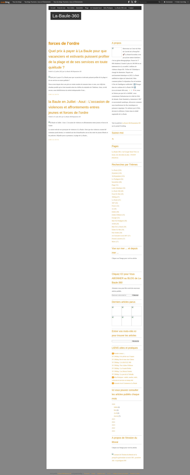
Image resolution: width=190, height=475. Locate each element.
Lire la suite (53, 94)
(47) (115, 197)
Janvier (116, 416)
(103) (118, 176)
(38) (115, 212)
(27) (121, 236)
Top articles (86, 473)
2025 (113, 419)
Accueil (52, 8)
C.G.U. (109, 473)
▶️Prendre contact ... (118, 353)
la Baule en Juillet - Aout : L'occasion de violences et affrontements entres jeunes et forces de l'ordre (78, 107)
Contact (131, 8)
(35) (118, 215)
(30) (119, 221)
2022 (113, 428)
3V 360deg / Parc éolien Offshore (122, 365)
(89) (117, 182)
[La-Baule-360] (117, 52)
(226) (116, 170)
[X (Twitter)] (132, 2)
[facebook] (129, 2)
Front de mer (61, 8)
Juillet (115, 407)
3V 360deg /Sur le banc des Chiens (123, 359)
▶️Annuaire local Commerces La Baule (124, 383)
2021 (113, 431)
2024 (113, 422)
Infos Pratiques (108, 8)
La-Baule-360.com (121, 8)
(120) (117, 173)
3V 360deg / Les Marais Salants (122, 371)
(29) (115, 224)
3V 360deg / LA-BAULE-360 (121, 362)
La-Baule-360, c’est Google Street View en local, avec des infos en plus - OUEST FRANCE (125, 155)
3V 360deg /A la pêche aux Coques (123, 356)
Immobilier (79, 8)
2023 (113, 425)
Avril (115, 413)
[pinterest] (135, 2)
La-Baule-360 (65, 15)
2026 (113, 404)
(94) (117, 179)
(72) (115, 185)
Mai (115, 410)
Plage (86, 8)
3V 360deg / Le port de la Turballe (122, 374)
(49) (117, 191)
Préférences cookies (135, 473)
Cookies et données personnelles (120, 473)
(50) (118, 188)
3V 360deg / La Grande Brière (121, 368)
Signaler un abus (101, 473)
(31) (116, 218)
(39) (114, 209)
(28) (117, 233)
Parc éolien (70, 8)
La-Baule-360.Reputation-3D (131, 123)
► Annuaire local (96, 8)
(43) (115, 203)
